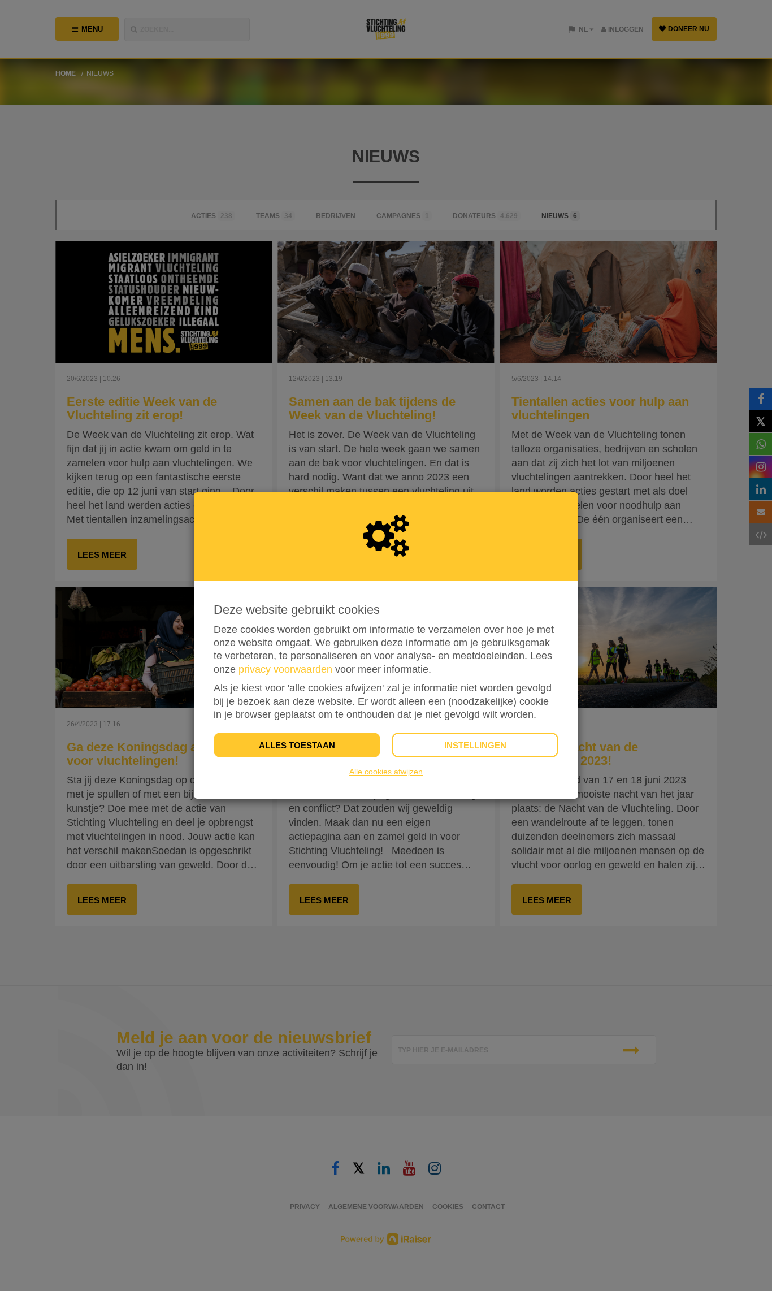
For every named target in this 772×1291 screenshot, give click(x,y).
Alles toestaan (297, 745)
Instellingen (475, 745)
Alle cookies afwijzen (386, 771)
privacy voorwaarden (285, 669)
